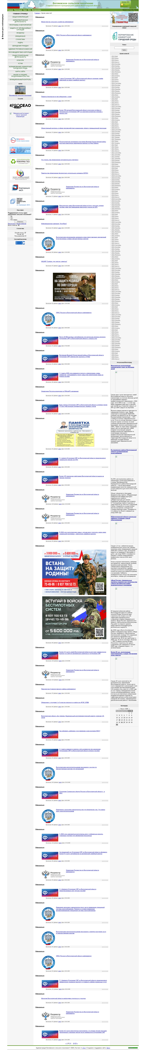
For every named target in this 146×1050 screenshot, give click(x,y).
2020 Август (115, 220)
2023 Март (115, 280)
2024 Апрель (116, 305)
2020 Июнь (115, 216)
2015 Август (115, 104)
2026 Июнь (115, 355)
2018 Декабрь (116, 181)
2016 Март (115, 118)
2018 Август (115, 174)
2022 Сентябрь (116, 268)
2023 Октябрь (116, 293)
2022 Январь (116, 253)
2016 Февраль (116, 116)
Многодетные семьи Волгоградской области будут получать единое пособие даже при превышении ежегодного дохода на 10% (81, 206)
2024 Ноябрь (116, 318)
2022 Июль (115, 264)
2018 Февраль (116, 162)
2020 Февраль (116, 208)
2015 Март (115, 95)
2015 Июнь (115, 100)
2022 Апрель (116, 258)
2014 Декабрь (116, 89)
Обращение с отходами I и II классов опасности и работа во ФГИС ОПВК (65, 702)
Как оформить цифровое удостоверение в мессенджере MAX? (79, 731)
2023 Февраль (116, 278)
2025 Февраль (116, 324)
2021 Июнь (115, 239)
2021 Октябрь (116, 247)
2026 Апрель (116, 351)
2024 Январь (116, 299)
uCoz (84, 1048)
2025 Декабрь (116, 343)
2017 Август (115, 151)
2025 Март (115, 326)
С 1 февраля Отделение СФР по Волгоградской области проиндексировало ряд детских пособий (77, 890)
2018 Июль (115, 172)
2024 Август (115, 312)
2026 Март (115, 349)
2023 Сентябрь (116, 291)
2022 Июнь (115, 262)
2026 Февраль (116, 347)
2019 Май (115, 191)
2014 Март (115, 74)
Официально (39, 17)
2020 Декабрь (116, 228)
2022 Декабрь (116, 274)
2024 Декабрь (116, 320)
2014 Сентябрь (116, 83)
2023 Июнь (115, 285)
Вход (25, 10)
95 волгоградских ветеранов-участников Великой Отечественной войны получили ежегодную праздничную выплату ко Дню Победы (82, 142)
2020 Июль (115, 218)
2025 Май (115, 330)
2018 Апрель (116, 166)
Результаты (11, 223)
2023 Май (115, 284)
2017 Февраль (116, 139)
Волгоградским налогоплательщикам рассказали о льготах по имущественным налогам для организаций (76, 768)
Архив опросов (21, 223)
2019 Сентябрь (116, 199)
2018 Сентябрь (116, 176)
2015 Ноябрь (116, 110)
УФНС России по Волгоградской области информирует (74, 35)
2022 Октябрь (116, 270)
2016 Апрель (116, 120)
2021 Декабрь (116, 251)
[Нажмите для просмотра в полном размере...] (74, 301)
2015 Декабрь (116, 112)
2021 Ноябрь (116, 249)
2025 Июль (115, 334)
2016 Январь (116, 114)
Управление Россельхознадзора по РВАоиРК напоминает (60, 391)
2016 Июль (115, 126)
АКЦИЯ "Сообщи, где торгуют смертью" (54, 261)
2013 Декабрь (116, 68)
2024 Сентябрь (116, 314)
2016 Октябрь (116, 131)
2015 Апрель (116, 97)
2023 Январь (116, 276)
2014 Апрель (116, 75)
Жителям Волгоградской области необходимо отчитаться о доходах (63, 998)
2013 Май (115, 56)
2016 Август (115, 127)
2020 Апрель (116, 212)
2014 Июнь (115, 79)
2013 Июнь (115, 58)
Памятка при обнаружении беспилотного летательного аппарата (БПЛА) (64, 173)
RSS (29, 10)
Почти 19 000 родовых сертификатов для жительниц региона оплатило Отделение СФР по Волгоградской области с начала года (82, 337)
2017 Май (115, 145)
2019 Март (115, 187)
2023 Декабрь (116, 297)
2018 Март (115, 164)
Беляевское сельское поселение (20, 95)
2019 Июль (115, 195)
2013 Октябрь (116, 64)
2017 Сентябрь (116, 153)
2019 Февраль (116, 185)
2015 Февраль (116, 93)
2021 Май (115, 237)
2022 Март (115, 257)
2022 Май (115, 260)
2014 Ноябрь (116, 87)
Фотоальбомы (36, 10)
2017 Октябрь (116, 154)
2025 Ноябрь (116, 341)
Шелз (108, 1048)
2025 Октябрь (116, 339)
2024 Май (115, 307)
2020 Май (115, 214)
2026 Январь (116, 345)
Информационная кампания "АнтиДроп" (54, 223)
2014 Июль (115, 81)
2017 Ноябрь (116, 156)
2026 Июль (115, 357)
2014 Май (115, 77)
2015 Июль (115, 102)
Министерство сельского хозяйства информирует (57, 22)
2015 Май (115, 99)
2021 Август (115, 243)
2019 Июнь (115, 193)
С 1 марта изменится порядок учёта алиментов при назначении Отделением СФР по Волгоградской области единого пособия (79, 750)
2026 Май (115, 353)
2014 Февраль (116, 72)
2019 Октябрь (116, 201)
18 (119, 720)
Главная (10, 10)
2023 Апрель (116, 282)
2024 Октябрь (116, 316)
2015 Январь (116, 91)
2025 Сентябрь (116, 337)
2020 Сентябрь (116, 222)
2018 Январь (116, 160)
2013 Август (115, 62)
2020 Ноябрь (116, 226)
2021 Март (115, 233)
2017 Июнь (115, 147)
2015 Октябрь (116, 108)
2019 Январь (116, 183)
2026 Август (115, 359)
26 (122, 722)
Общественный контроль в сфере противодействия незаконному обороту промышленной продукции (73, 128)
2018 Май (115, 168)
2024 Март (115, 303)
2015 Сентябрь (116, 106)
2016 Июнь (115, 124)
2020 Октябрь (116, 224)
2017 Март (115, 141)
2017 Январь (116, 137)
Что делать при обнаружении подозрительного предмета (59, 160)
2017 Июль (115, 149)
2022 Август (115, 266)
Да (11, 216)
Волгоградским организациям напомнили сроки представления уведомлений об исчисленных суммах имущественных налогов (81, 238)
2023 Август (115, 289)
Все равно (14, 220)
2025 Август (115, 336)
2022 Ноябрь (116, 272)
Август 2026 (124, 709)
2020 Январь (116, 206)
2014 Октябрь (116, 85)
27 (124, 722)
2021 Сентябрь (116, 245)
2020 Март (115, 210)
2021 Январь (116, 230)
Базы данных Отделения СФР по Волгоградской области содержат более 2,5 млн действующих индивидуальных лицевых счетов (83, 405)
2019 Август (115, 197)
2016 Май (115, 122)
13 (124, 717)
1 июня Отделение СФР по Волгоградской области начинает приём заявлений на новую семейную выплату (81, 79)
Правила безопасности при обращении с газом (56, 96)
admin (59, 26)
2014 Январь (116, 70)
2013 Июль (115, 60)
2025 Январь (116, 322)
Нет (12, 218)
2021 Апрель (116, 235)
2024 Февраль (116, 301)
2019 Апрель (116, 189)
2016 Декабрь (116, 135)
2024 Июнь (115, 309)
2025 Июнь (115, 332)
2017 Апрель (116, 143)
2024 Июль (115, 310)
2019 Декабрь (116, 205)
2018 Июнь (115, 170)
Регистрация (18, 10)
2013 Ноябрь (116, 66)
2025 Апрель (116, 328)
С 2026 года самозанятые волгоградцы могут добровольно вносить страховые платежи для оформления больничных (81, 834)
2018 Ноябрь (116, 179)
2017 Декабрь (116, 158)
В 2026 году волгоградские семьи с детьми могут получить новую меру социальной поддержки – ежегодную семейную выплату (82, 533)
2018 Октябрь (116, 178)
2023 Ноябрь (116, 295)
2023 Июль (115, 287)
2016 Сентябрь (116, 129)
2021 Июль (115, 241)
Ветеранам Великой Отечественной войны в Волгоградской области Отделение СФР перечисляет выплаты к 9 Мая (81, 356)
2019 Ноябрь (116, 203)
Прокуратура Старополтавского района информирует (58, 689)
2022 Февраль (116, 255)
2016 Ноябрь (116, 133)
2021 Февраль (116, 232)
